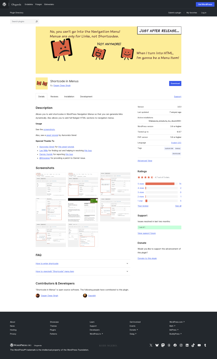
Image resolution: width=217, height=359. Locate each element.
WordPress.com (177, 322)
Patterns (53, 334)
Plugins (53, 330)
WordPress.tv (96, 334)
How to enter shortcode (47, 263)
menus (177, 148)
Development (86, 96)
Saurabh (92, 295)
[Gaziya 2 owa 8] (94, 175)
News (12, 326)
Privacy (13, 334)
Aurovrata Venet (46, 146)
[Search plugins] (36, 21)
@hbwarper (44, 158)
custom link (169, 148)
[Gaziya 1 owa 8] (62, 175)
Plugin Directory (16, 13)
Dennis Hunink (46, 154)
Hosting (13, 330)
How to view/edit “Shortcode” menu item (55, 271)
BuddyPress (176, 334)
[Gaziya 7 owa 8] (62, 227)
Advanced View (145, 160)
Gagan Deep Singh (62, 85)
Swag (133, 334)
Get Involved (135, 322)
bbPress (174, 330)
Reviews (54, 96)
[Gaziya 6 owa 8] (127, 201)
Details (41, 96)
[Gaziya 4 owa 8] (62, 201)
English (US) (176, 143)
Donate (134, 330)
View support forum (147, 233)
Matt (172, 326)
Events (132, 326)
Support (177, 96)
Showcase (54, 322)
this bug (88, 150)
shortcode (176, 154)
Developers (95, 330)
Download (175, 83)
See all (178, 206)
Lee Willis (43, 150)
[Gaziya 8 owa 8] (94, 227)
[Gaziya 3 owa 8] (127, 175)
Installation (69, 96)
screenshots (49, 129)
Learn (92, 322)
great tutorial (52, 135)
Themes (53, 326)
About (12, 322)
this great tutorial (66, 146)
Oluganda (38, 345)
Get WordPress (205, 4)
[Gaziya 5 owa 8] (94, 201)
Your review (143, 206)
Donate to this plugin (147, 258)
